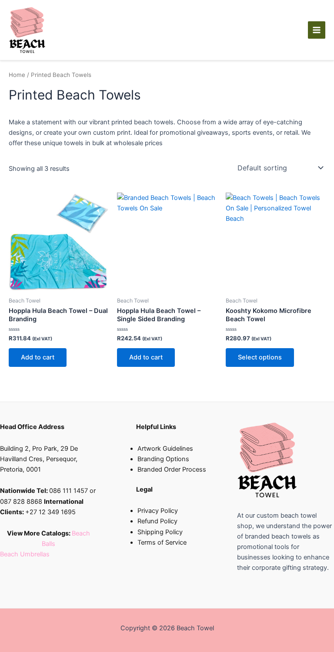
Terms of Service (162, 542)
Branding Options (163, 459)
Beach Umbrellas (25, 554)
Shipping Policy (160, 532)
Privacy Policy (157, 511)
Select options (260, 357)
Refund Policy (157, 521)
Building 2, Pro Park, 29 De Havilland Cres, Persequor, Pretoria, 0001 (39, 459)
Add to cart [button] (37, 357)
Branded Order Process (171, 469)
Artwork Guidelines (165, 448)
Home (17, 74)
